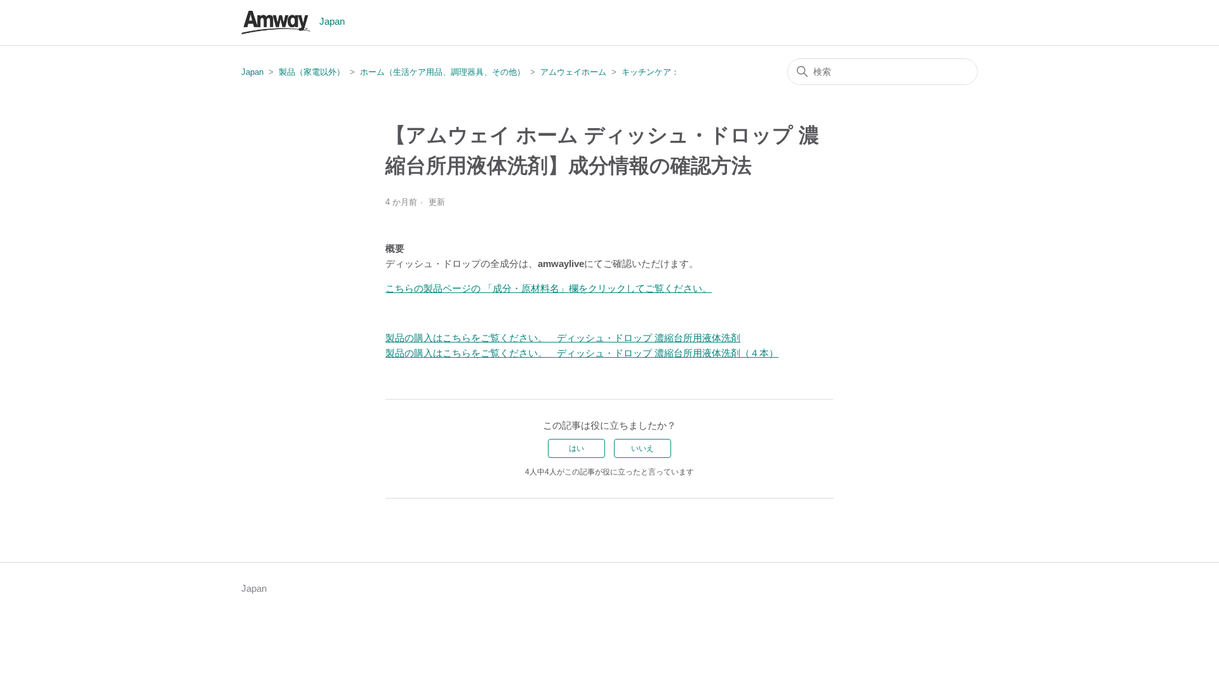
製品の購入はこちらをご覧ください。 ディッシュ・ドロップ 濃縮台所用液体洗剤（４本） (581, 353)
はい (576, 448)
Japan (252, 72)
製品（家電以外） (312, 72)
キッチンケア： (650, 72)
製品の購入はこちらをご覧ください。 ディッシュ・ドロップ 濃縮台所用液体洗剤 (562, 337)
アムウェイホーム (573, 72)
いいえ (642, 448)
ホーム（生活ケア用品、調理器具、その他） (442, 72)
